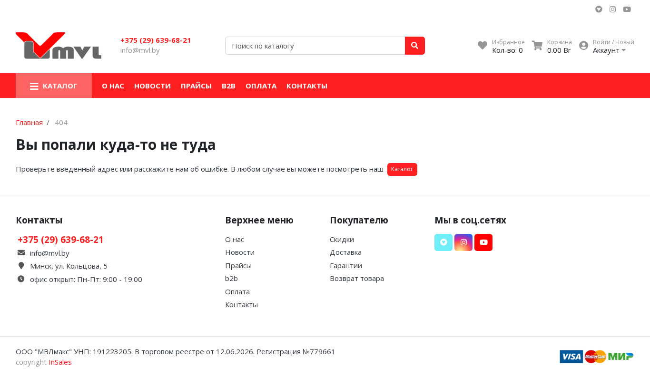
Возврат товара (357, 278)
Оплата (261, 85)
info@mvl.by (140, 50)
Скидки (342, 239)
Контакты (306, 85)
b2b (229, 85)
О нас (113, 85)
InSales (60, 362)
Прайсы (196, 85)
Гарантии (346, 265)
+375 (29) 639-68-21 (155, 40)
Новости (152, 85)
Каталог (402, 169)
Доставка (346, 252)
